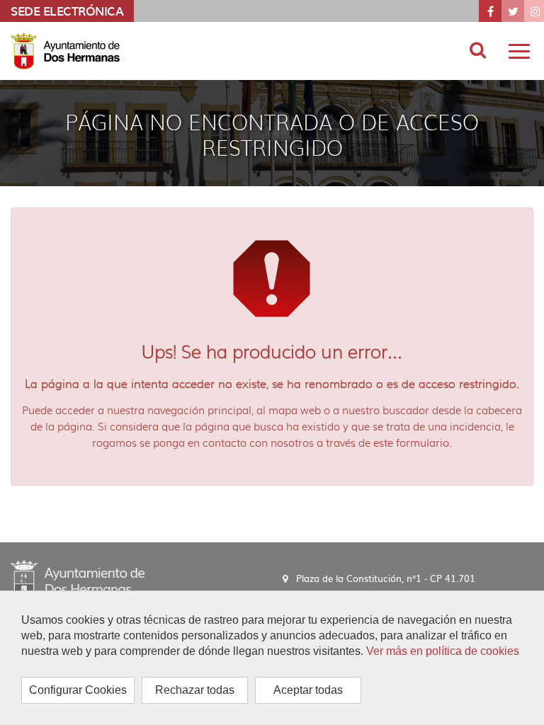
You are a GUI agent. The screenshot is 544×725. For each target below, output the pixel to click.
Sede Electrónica (67, 10)
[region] (272, 657)
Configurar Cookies (78, 690)
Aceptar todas (308, 690)
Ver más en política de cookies (442, 651)
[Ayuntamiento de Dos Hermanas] (77, 578)
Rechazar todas (194, 690)
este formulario (411, 442)
